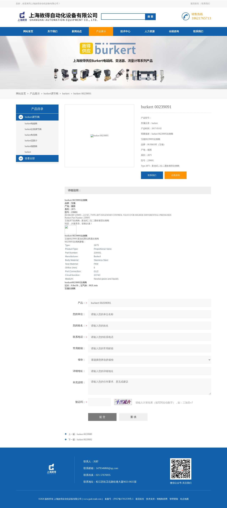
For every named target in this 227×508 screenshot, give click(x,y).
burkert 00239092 (84, 439)
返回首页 (194, 3)
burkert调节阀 (51, 93)
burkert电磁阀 (31, 123)
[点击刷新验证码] (123, 402)
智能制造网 (162, 499)
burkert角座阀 (31, 135)
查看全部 (30, 158)
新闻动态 (77, 31)
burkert (66, 93)
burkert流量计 (31, 140)
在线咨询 (174, 31)
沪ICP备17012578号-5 (123, 499)
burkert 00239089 (84, 434)
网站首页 (28, 31)
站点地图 (184, 499)
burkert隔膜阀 (31, 146)
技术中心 (125, 31)
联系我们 (205, 3)
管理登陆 (174, 499)
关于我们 (52, 31)
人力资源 (150, 31)
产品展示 (101, 31)
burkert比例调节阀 (33, 129)
